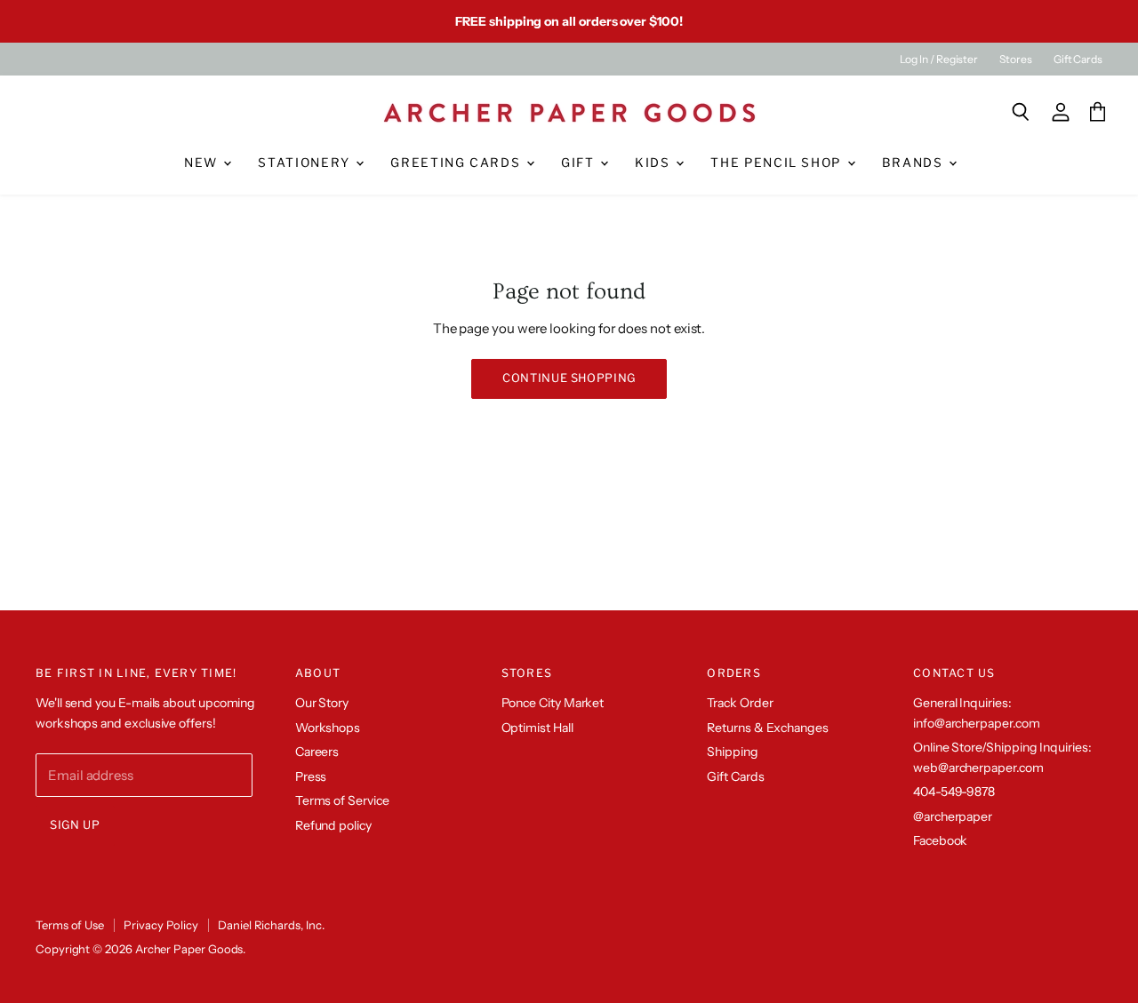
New (203, 162)
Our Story (322, 703)
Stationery (306, 162)
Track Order (740, 703)
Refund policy (333, 825)
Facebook (940, 840)
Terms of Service (342, 800)
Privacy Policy (161, 925)
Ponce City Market (553, 703)
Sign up (75, 825)
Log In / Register (939, 59)
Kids (654, 162)
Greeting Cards (457, 162)
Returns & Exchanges (768, 728)
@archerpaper (952, 816)
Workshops (327, 728)
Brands (915, 162)
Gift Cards (1078, 59)
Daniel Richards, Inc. (271, 925)
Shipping (732, 752)
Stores (1015, 59)
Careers (317, 752)
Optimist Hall (537, 728)
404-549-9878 (954, 792)
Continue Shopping (569, 378)
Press (311, 776)
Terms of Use (70, 925)
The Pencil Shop (777, 162)
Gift (579, 162)
